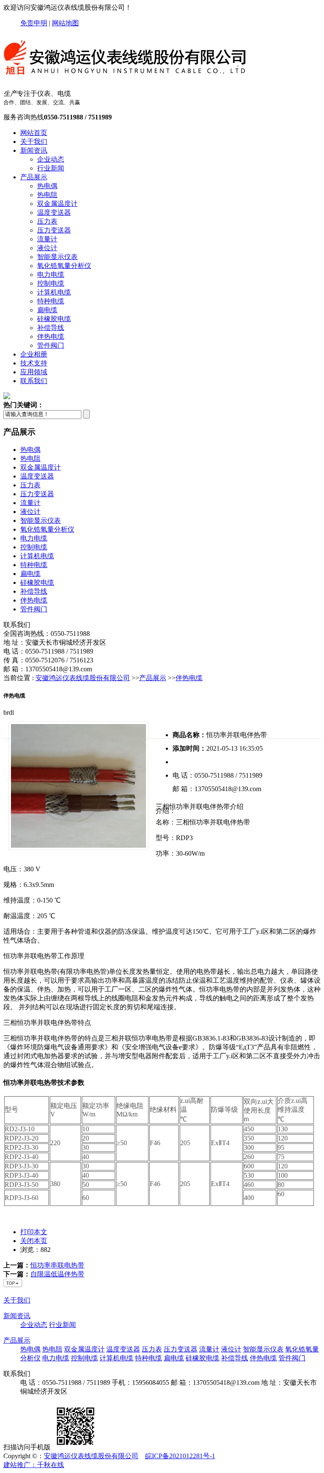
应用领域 (33, 372)
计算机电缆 (54, 292)
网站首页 (33, 132)
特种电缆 (50, 301)
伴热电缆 (50, 336)
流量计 (47, 239)
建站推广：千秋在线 (33, 1464)
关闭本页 (33, 1240)
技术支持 (33, 363)
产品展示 (33, 177)
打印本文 (33, 1231)
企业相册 (33, 354)
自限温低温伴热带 (57, 1274)
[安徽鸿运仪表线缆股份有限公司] (125, 78)
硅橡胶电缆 (54, 318)
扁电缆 (47, 310)
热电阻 (47, 194)
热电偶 (47, 185)
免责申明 (33, 23)
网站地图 (65, 23)
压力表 (47, 221)
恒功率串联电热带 (57, 1265)
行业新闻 (50, 168)
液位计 (47, 247)
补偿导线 (50, 327)
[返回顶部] (13, 1285)
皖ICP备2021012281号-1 (180, 1455)
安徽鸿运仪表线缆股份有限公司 (82, 677)
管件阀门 (50, 345)
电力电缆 (50, 274)
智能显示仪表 (57, 256)
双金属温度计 (57, 203)
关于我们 (33, 141)
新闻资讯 (33, 150)
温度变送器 (54, 212)
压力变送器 (54, 230)
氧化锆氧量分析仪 (64, 265)
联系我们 (33, 380)
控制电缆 (50, 283)
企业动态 (50, 159)
